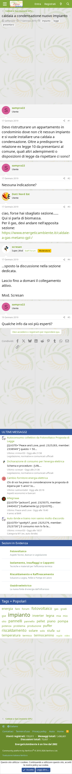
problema (19, 626)
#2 (69, 178)
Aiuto (52, 731)
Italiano (14, 726)
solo (42, 630)
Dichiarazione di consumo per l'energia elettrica (35, 461)
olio (4, 621)
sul (58, 630)
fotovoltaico (41, 608)
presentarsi (8, 24)
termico (27, 635)
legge (56, 20)
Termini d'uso (23, 731)
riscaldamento (14, 630)
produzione (34, 626)
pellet (41, 621)
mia (58, 615)
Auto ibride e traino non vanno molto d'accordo (35, 518)
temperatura (11, 635)
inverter (38, 615)
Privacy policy (39, 731)
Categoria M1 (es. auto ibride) (22, 533)
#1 (69, 120)
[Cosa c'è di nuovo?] (60, 4)
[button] (3, 726)
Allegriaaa (13, 498)
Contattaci (7, 731)
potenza (6, 626)
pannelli (15, 621)
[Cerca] (67, 4)
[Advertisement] (36, 64)
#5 (69, 317)
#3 (69, 206)
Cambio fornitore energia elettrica (27, 478)
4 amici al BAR (14, 513)
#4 (69, 259)
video (67, 635)
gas (56, 608)
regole (59, 635)
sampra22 (10, 20)
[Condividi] (64, 121)
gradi (63, 608)
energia (7, 608)
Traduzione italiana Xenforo (15, 755)
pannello (29, 621)
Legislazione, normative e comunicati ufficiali (30, 456)
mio (65, 615)
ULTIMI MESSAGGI (14, 432)
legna (50, 615)
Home (60, 731)
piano (51, 621)
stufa (51, 630)
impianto (46, 20)
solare (33, 630)
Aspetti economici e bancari (21, 493)
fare (17, 608)
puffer (47, 626)
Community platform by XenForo (30, 750)
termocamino (44, 635)
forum (25, 608)
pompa (63, 621)
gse (4, 615)
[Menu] (5, 4)
